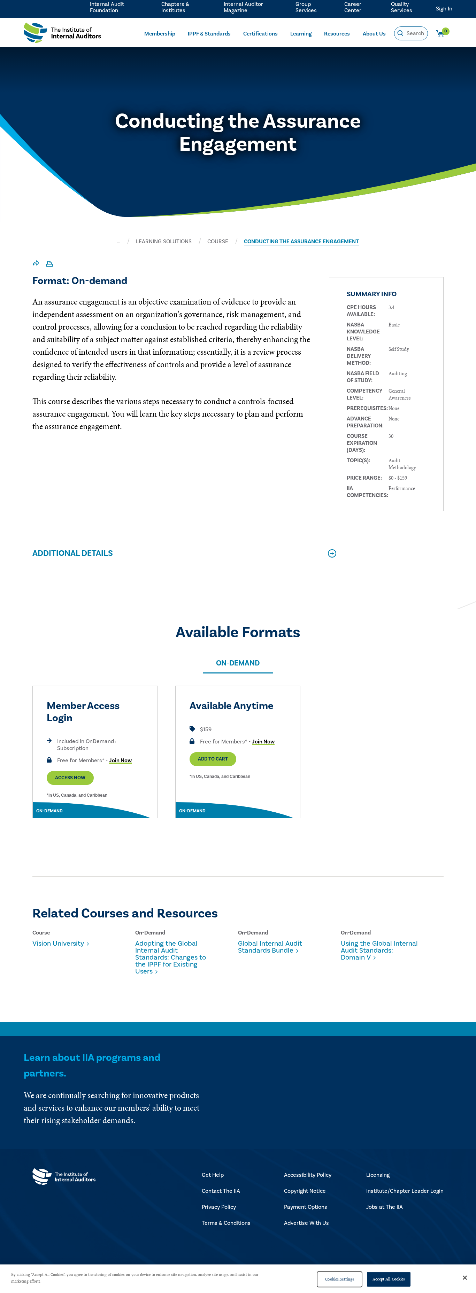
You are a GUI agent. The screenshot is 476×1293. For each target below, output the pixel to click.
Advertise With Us (306, 1223)
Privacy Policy (219, 1207)
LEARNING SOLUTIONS (164, 241)
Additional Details (72, 553)
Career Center (352, 7)
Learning (301, 33)
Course (217, 241)
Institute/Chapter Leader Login (405, 1191)
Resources (337, 33)
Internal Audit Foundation (107, 7)
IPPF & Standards (209, 33)
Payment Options (305, 1207)
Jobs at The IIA (384, 1207)
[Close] (465, 1277)
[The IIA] (62, 35)
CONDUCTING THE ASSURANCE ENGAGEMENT (301, 241)
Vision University (58, 943)
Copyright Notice (305, 1191)
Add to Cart (213, 759)
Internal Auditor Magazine (243, 7)
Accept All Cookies (389, 1279)
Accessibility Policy (307, 1175)
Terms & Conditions (226, 1223)
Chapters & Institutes (175, 7)
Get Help (213, 1175)
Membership (159, 33)
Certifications (260, 33)
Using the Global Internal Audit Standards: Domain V (379, 950)
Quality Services (401, 7)
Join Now (120, 760)
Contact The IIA (221, 1191)
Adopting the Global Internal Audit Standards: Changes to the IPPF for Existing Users (170, 957)
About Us (374, 33)
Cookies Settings (339, 1279)
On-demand (238, 663)
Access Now (70, 778)
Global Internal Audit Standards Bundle (270, 947)
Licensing (378, 1175)
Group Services (306, 7)
